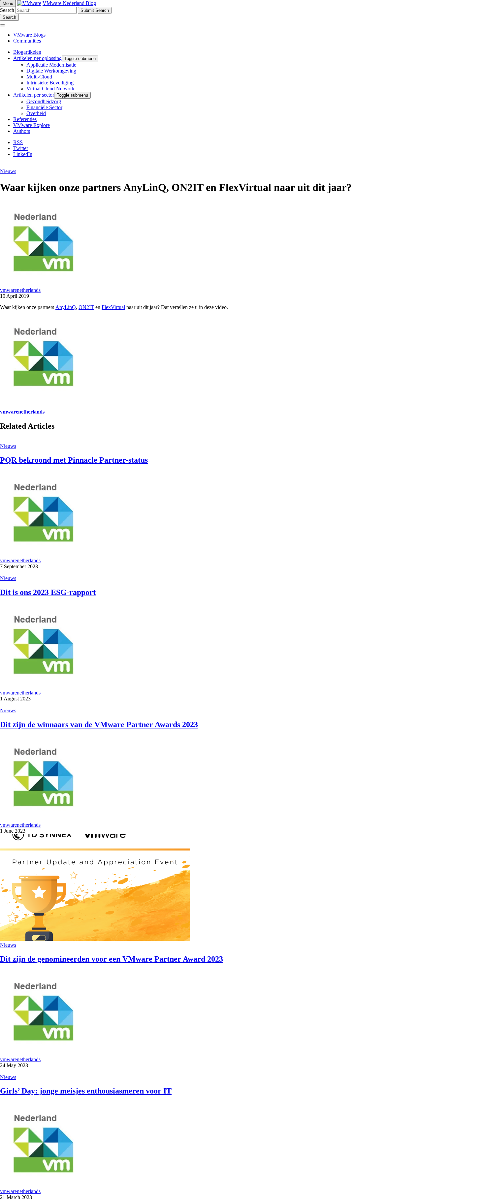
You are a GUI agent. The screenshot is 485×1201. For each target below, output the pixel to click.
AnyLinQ (65, 307)
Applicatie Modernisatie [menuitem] (51, 65)
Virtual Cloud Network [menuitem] (50, 88)
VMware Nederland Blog (69, 3)
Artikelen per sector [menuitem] (33, 95)
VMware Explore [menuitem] (31, 125)
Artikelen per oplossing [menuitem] (37, 58)
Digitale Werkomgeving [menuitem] (51, 71)
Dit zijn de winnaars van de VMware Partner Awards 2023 (99, 724)
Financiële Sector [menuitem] (44, 107)
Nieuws (8, 171)
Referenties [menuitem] (25, 119)
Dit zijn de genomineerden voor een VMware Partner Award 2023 (111, 959)
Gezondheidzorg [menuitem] (43, 101)
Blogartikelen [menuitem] (27, 52)
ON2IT (86, 307)
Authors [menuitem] (21, 131)
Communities (27, 41)
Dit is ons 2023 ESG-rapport (48, 592)
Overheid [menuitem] (36, 113)
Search (7, 10)
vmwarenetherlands (20, 290)
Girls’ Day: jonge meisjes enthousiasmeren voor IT (86, 1091)
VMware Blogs (29, 35)
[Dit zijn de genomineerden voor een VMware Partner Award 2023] (95, 939)
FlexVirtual (113, 307)
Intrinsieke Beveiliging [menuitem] (50, 82)
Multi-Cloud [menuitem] (39, 76)
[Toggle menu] (2, 25)
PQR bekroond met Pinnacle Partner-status (74, 460)
